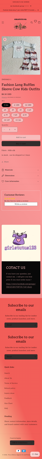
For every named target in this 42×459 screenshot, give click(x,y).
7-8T (15, 115)
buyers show (9, 393)
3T (13, 110)
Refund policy (9, 388)
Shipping (4, 97)
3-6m (6, 105)
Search (7, 373)
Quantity (5, 125)
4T (21, 110)
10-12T (7, 120)
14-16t (18, 120)
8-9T (25, 115)
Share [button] (6, 162)
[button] (2, 22)
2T (5, 110)
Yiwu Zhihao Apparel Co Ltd (17, 455)
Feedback (8, 398)
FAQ (6, 408)
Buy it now (21, 144)
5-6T (29, 110)
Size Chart (8, 403)
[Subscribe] (34, 325)
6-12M (16, 105)
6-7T (6, 115)
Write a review (21, 204)
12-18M (28, 105)
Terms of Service (11, 383)
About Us (8, 378)
